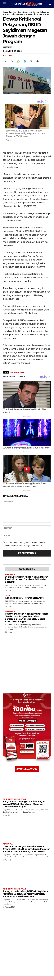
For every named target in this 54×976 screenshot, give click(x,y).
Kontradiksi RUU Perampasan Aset (24, 598)
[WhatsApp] (18, 61)
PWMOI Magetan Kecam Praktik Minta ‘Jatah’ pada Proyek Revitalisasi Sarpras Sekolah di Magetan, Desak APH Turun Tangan (26, 617)
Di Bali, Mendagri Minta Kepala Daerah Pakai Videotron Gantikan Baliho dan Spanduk (26, 579)
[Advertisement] (27, 661)
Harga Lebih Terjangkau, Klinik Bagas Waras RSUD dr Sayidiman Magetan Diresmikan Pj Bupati (24, 804)
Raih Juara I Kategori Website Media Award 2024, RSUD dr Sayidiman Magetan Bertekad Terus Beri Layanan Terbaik (26, 849)
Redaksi (7, 56)
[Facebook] (5, 61)
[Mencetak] (37, 61)
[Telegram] (24, 61)
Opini (7, 595)
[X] (12, 61)
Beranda (7, 12)
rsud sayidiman (17, 372)
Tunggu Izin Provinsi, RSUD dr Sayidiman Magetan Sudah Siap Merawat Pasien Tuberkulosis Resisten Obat (26, 894)
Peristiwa (17, 12)
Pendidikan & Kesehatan (14, 799)
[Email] (31, 61)
